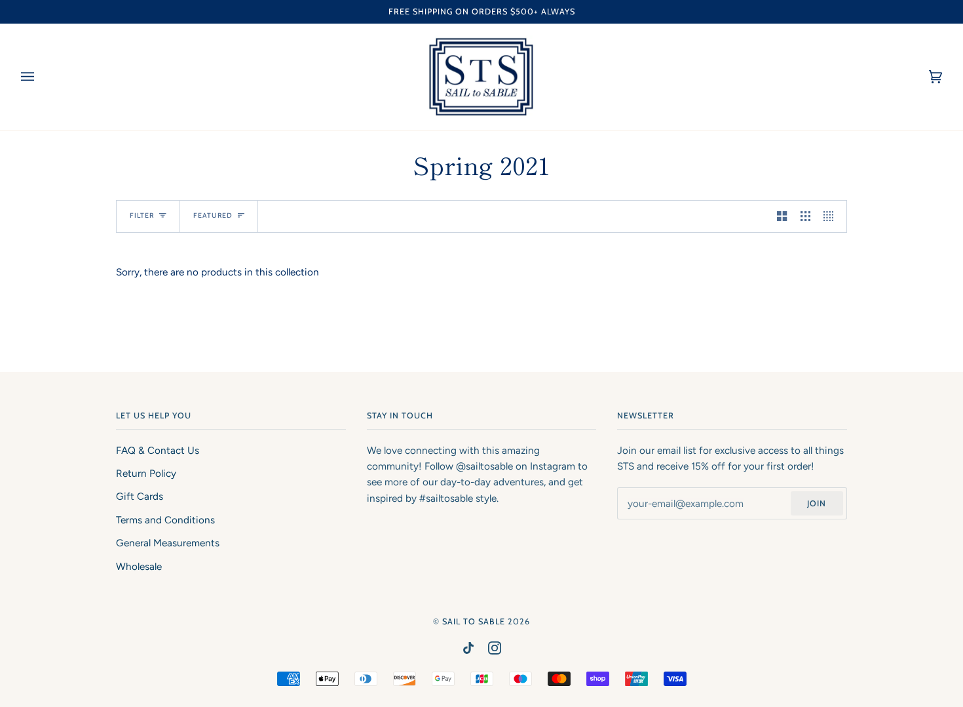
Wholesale (139, 567)
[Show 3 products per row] (805, 216)
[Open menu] (40, 77)
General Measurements (167, 543)
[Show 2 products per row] (781, 216)
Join (816, 503)
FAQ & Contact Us (157, 450)
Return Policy (146, 473)
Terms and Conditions (165, 520)
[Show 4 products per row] (831, 216)
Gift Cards (139, 496)
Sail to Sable (473, 621)
